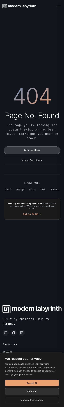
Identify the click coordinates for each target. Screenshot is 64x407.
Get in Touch (32, 214)
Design (20, 189)
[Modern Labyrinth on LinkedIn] (22, 333)
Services (9, 344)
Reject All (32, 391)
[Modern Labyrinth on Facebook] (14, 333)
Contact (54, 189)
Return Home (32, 150)
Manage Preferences (32, 400)
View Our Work (32, 160)
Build (32, 189)
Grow (42, 189)
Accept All (32, 383)
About (8, 189)
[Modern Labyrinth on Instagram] (5, 333)
